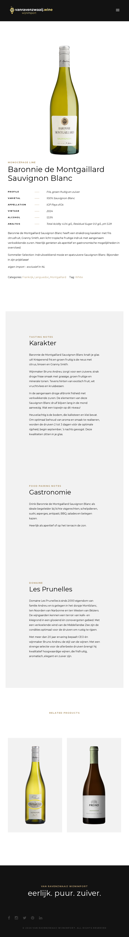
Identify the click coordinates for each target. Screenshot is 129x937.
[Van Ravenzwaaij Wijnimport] (31, 10)
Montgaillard (58, 277)
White (79, 277)
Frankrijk (27, 277)
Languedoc (41, 277)
